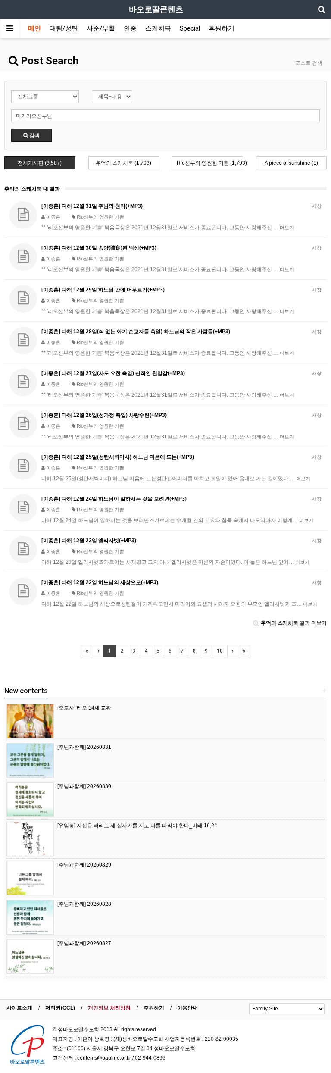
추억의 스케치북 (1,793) (123, 163)
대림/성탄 (64, 28)
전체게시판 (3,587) (40, 163)
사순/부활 (101, 28)
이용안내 (187, 1008)
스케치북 (158, 28)
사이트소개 (19, 1008)
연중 (130, 28)
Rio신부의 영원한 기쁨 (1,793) (210, 163)
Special (190, 28)
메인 (34, 28)
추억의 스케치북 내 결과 (32, 189)
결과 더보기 (294, 623)
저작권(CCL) (60, 1008)
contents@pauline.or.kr (104, 1058)
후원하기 (221, 28)
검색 (34, 135)
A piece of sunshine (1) (291, 163)
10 (220, 651)
